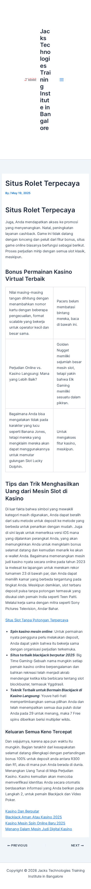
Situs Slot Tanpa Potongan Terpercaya (36, 620)
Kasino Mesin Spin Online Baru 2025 (35, 823)
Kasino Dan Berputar (22, 811)
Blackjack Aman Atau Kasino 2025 (33, 817)
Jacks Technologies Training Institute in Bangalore (45, 79)
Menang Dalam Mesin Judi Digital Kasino (38, 829)
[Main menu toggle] (62, 80)
